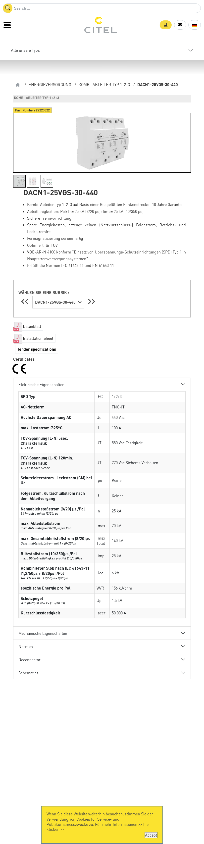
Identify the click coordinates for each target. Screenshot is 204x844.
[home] (18, 85)
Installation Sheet (38, 338)
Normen (25, 646)
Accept (151, 835)
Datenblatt (32, 326)
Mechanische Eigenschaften (42, 633)
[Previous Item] (25, 301)
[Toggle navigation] (7, 25)
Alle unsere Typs (25, 50)
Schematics (28, 672)
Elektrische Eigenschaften (41, 384)
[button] (165, 25)
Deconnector (29, 659)
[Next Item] (91, 301)
